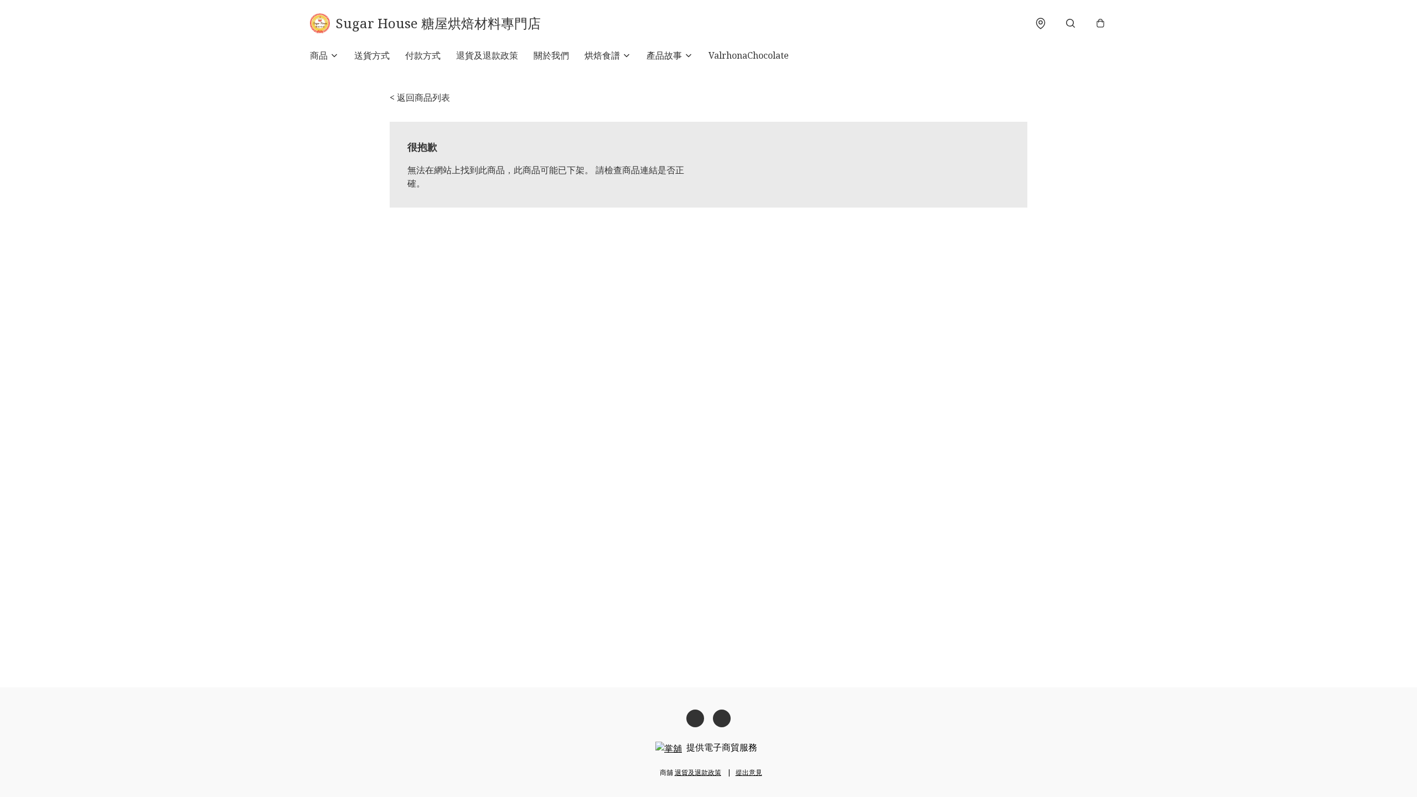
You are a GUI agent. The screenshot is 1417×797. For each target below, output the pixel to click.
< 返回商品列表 (420, 97)
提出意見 (749, 772)
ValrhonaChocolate (748, 55)
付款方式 (423, 55)
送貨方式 (372, 55)
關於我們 (551, 55)
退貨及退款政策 (487, 55)
